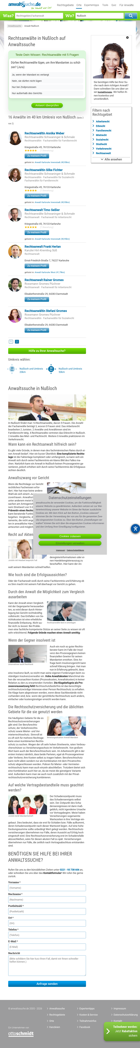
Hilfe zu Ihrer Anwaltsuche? (47, 351)
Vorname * (14, 882)
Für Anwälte (126, 5)
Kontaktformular (105, 92)
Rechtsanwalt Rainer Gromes (44, 280)
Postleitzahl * (16, 906)
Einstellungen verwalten (70, 543)
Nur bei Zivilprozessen (24, 87)
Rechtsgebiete (65, 5)
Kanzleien (54, 1027)
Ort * (11, 917)
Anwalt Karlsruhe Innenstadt (52, 162)
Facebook (84, 1027)
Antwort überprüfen (47, 105)
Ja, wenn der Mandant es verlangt (30, 74)
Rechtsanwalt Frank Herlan (43, 246)
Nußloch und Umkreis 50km (70, 370)
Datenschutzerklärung (121, 1014)
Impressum (120, 1008)
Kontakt (118, 1020)
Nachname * (15, 894)
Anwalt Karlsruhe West (50, 272)
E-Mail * (13, 941)
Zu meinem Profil (36, 155)
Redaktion (119, 1027)
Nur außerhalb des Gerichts (27, 93)
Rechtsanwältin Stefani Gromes (46, 311)
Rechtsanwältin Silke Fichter (44, 170)
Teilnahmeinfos (87, 1020)
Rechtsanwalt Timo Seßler (42, 210)
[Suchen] (131, 16)
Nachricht (14, 953)
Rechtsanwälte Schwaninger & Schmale (50, 137)
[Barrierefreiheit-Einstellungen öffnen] (135, 528)
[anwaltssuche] (30, 9)
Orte (78, 5)
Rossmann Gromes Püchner (42, 283)
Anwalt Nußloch (31, 26)
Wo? (69, 15)
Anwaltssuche (14, 26)
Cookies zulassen (70, 536)
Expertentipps (91, 5)
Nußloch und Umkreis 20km (31, 370)
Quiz (113, 5)
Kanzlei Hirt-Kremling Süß (41, 250)
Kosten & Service (88, 1014)
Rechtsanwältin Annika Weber (44, 133)
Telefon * (13, 929)
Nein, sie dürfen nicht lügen (27, 81)
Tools (105, 5)
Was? (8, 15)
